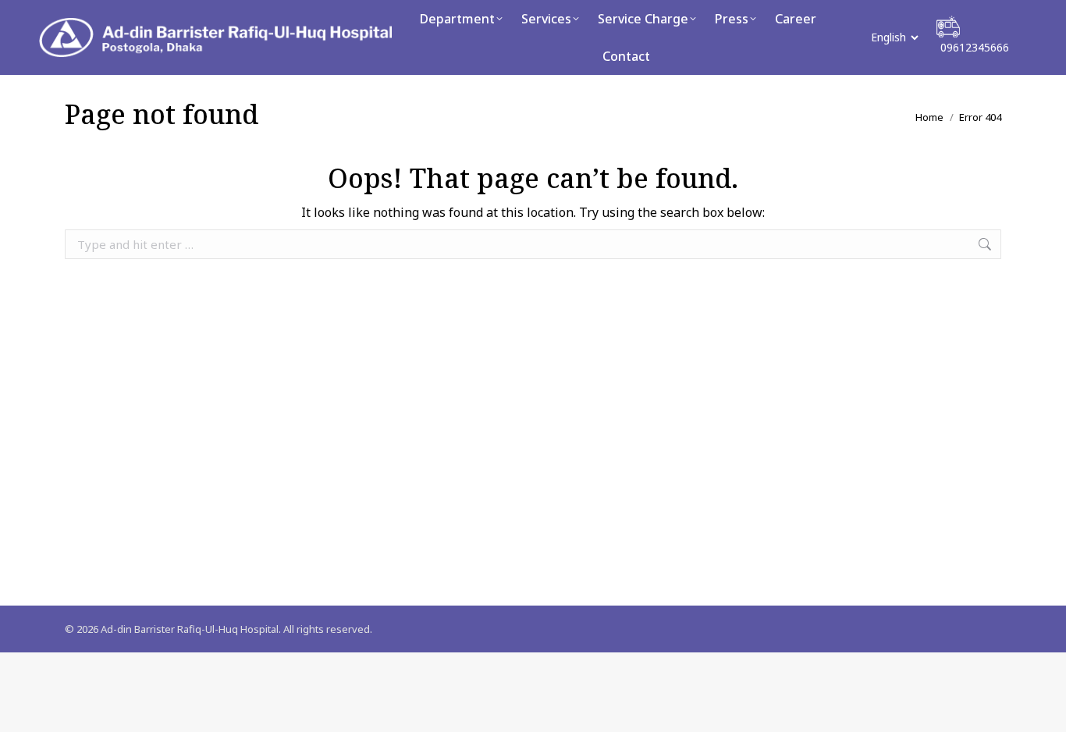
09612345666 (974, 47)
